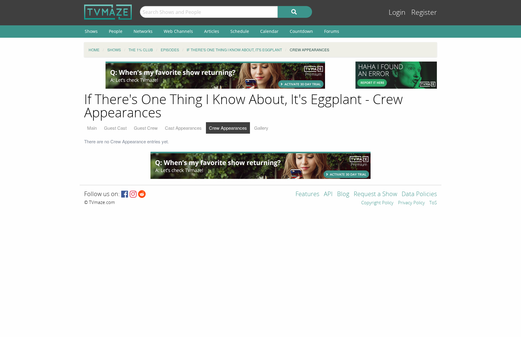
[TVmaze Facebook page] (124, 194)
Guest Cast (115, 128)
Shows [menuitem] (91, 31)
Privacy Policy (411, 203)
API (328, 194)
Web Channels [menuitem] (178, 31)
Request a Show (375, 194)
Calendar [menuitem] (269, 31)
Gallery (261, 128)
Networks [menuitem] (143, 31)
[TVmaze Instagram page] (133, 194)
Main (92, 128)
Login (397, 12)
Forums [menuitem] (331, 31)
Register (424, 12)
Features (307, 194)
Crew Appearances (228, 128)
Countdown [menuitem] (301, 31)
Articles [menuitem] (211, 31)
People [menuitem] (115, 31)
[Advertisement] (215, 75)
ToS (433, 203)
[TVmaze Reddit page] (142, 194)
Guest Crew (146, 128)
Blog (343, 194)
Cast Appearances (183, 128)
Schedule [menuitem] (239, 31)
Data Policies (419, 194)
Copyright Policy (377, 203)
